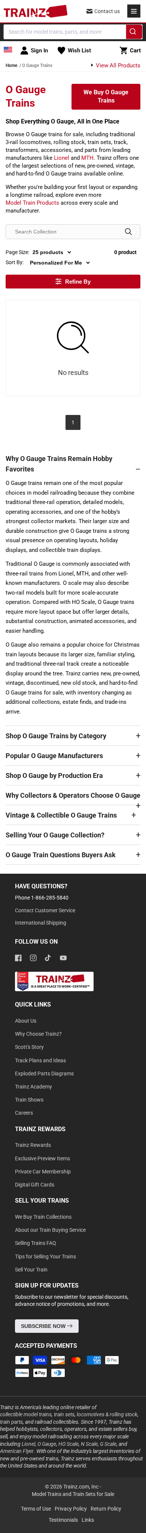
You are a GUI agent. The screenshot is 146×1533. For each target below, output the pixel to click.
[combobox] (73, 31)
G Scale (108, 1444)
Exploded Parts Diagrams (44, 1074)
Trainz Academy (33, 1087)
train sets (64, 1414)
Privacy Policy (71, 1509)
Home (11, 65)
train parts (11, 1422)
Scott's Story (29, 1047)
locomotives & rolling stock (107, 1414)
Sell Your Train (31, 1270)
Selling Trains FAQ (35, 1243)
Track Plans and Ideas (40, 1060)
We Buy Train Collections (43, 1217)
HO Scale (68, 1444)
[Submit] (134, 33)
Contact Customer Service (45, 910)
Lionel (61, 158)
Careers (24, 1113)
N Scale (89, 1444)
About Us (25, 1021)
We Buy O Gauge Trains (105, 96)
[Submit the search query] (128, 231)
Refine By (78, 281)
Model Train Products (32, 202)
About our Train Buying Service (50, 1230)
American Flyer (17, 1451)
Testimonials (63, 1520)
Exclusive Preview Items (42, 1158)
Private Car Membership (43, 1172)
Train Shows (29, 1100)
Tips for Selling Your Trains (45, 1256)
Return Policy (106, 1509)
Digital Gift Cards (34, 1185)
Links (88, 1520)
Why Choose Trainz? (38, 1034)
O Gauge (46, 1444)
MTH (87, 158)
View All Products (117, 65)
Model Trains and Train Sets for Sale (73, 1494)
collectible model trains (26, 1414)
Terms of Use (36, 1509)
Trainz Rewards (33, 1145)
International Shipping (40, 923)
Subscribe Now (44, 1326)
